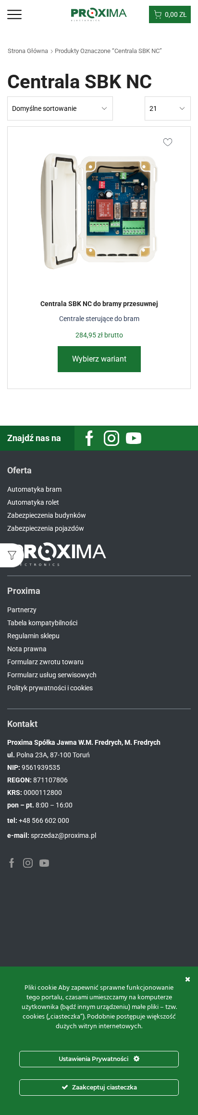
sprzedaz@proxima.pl (63, 835)
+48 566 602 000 (44, 820)
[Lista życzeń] (167, 141)
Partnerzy (22, 610)
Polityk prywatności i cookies (50, 688)
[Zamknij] (187, 979)
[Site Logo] (99, 14)
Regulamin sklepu (33, 636)
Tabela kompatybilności (42, 623)
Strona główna (28, 50)
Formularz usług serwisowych (52, 675)
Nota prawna (27, 649)
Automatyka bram (34, 489)
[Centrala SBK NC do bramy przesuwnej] (99, 211)
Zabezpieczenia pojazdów (45, 528)
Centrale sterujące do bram (99, 318)
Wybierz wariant (99, 358)
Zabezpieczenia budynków (46, 515)
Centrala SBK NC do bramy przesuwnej (99, 304)
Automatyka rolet (33, 502)
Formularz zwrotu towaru (45, 662)
